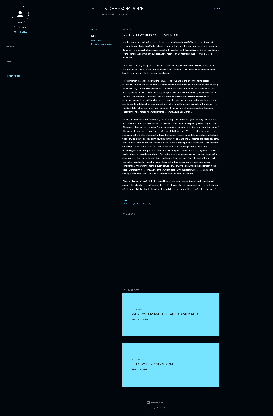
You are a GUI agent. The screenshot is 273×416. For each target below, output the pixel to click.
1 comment (142, 369)
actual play (96, 40)
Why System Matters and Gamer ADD (165, 314)
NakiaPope (20, 27)
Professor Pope (122, 8)
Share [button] (94, 29)
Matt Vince (163, 408)
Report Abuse (13, 75)
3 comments (143, 319)
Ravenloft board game (101, 44)
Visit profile (20, 32)
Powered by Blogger (159, 402)
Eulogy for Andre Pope (153, 364)
